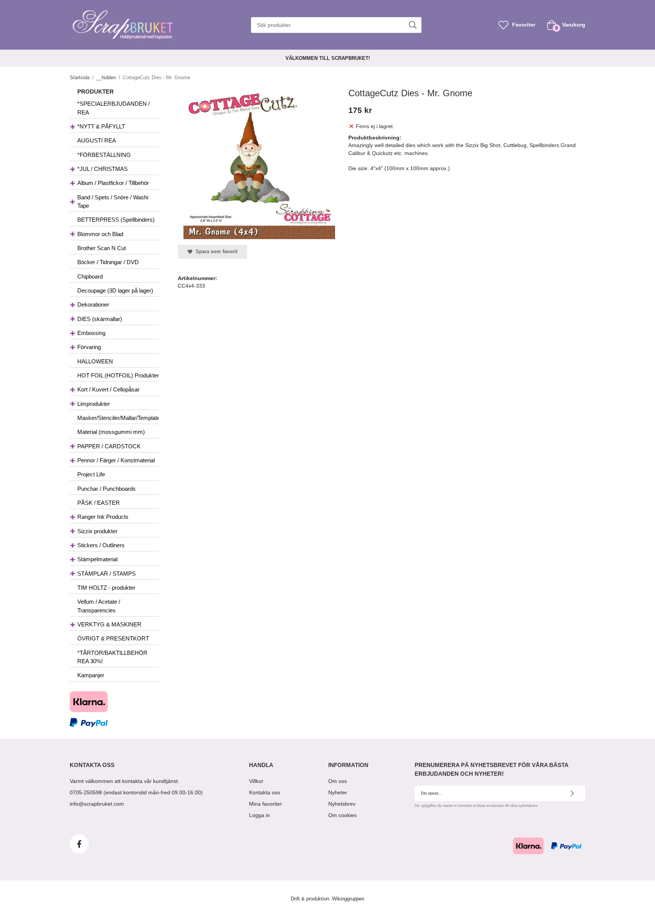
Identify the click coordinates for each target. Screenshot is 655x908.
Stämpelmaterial (97, 559)
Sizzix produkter (97, 531)
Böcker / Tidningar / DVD (108, 262)
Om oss (337, 781)
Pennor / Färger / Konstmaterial (116, 460)
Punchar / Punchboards (106, 488)
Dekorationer (93, 304)
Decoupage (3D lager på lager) (115, 290)
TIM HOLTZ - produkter (106, 587)
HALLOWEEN (95, 361)
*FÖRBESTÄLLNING (104, 155)
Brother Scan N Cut (101, 248)
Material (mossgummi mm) (111, 432)
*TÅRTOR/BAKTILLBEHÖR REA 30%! (112, 657)
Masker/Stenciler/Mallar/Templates (118, 418)
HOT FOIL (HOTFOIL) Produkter (118, 375)
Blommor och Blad (100, 234)
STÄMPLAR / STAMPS (106, 573)
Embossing (91, 333)
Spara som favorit (215, 251)
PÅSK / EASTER (98, 502)
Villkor (256, 781)
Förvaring (89, 347)
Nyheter (337, 792)
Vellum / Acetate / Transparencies (98, 605)
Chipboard (90, 276)
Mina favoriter (265, 804)
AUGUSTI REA (96, 140)
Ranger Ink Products (102, 516)
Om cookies (342, 815)
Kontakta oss (264, 792)
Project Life (91, 474)
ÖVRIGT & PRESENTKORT (113, 638)
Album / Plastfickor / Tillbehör (113, 183)
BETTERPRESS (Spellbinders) (116, 219)
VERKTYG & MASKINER (109, 624)
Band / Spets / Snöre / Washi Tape (112, 201)
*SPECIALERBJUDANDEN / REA (113, 107)
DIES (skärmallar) (99, 319)
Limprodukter (93, 404)
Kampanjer (90, 675)
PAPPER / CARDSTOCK (109, 446)
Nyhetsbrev (342, 804)
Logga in (259, 815)
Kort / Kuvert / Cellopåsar (108, 389)
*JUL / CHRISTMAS (102, 169)
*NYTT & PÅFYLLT (101, 126)
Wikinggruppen (348, 899)
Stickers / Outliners (101, 545)
